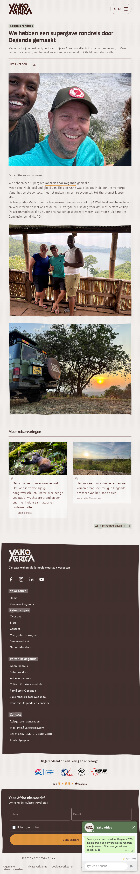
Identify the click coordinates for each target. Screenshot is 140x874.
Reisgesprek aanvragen (25, 721)
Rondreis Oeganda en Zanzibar (29, 703)
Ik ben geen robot (28, 827)
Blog (13, 622)
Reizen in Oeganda (22, 604)
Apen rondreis (19, 666)
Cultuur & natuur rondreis (26, 684)
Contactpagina (19, 740)
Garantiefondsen (20, 647)
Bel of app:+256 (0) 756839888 (31, 734)
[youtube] (41, 579)
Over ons (15, 616)
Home (13, 598)
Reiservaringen (19, 610)
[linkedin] (31, 579)
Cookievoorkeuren (62, 866)
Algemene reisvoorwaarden (13, 868)
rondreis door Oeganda (60, 183)
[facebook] (11, 579)
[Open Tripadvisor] (70, 783)
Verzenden (71, 840)
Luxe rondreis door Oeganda (28, 697)
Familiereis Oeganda (23, 690)
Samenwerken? (19, 641)
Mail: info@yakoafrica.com (27, 728)
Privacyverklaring (37, 866)
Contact (15, 629)
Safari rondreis (19, 672)
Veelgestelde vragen (23, 635)
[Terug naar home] (20, 9)
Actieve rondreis (20, 678)
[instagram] (21, 579)
